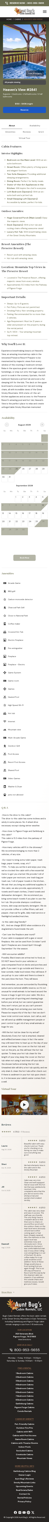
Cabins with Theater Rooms (24, 1443)
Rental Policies (24, 1497)
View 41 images (35, 73)
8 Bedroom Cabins (24, 1400)
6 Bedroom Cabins (24, 1392)
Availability (35, 125)
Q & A (41, 132)
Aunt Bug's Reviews (24, 1479)
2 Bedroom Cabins (24, 1377)
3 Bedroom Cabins (24, 1381)
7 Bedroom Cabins (24, 1396)
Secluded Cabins (24, 1450)
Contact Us (24, 1494)
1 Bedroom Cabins (24, 1373)
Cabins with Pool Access (24, 1435)
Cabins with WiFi (25, 1431)
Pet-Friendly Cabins (24, 1424)
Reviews (27, 132)
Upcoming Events (24, 1486)
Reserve (24, 110)
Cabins (18, 19)
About (12, 125)
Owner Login (25, 1475)
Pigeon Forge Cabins (24, 1407)
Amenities (10, 132)
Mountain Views (24, 1458)
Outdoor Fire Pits (24, 1428)
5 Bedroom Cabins (24, 1388)
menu (44, 11)
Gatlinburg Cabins (24, 1403)
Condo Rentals (24, 1411)
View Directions (24, 1339)
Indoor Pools (25, 1447)
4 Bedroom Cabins (24, 1384)
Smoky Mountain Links (24, 1482)
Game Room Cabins (24, 1439)
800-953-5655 (35, 3)
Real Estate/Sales (24, 1490)
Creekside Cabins (24, 1454)
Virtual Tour (24, 138)
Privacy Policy (24, 1501)
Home (9, 19)
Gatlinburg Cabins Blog (24, 1471)
